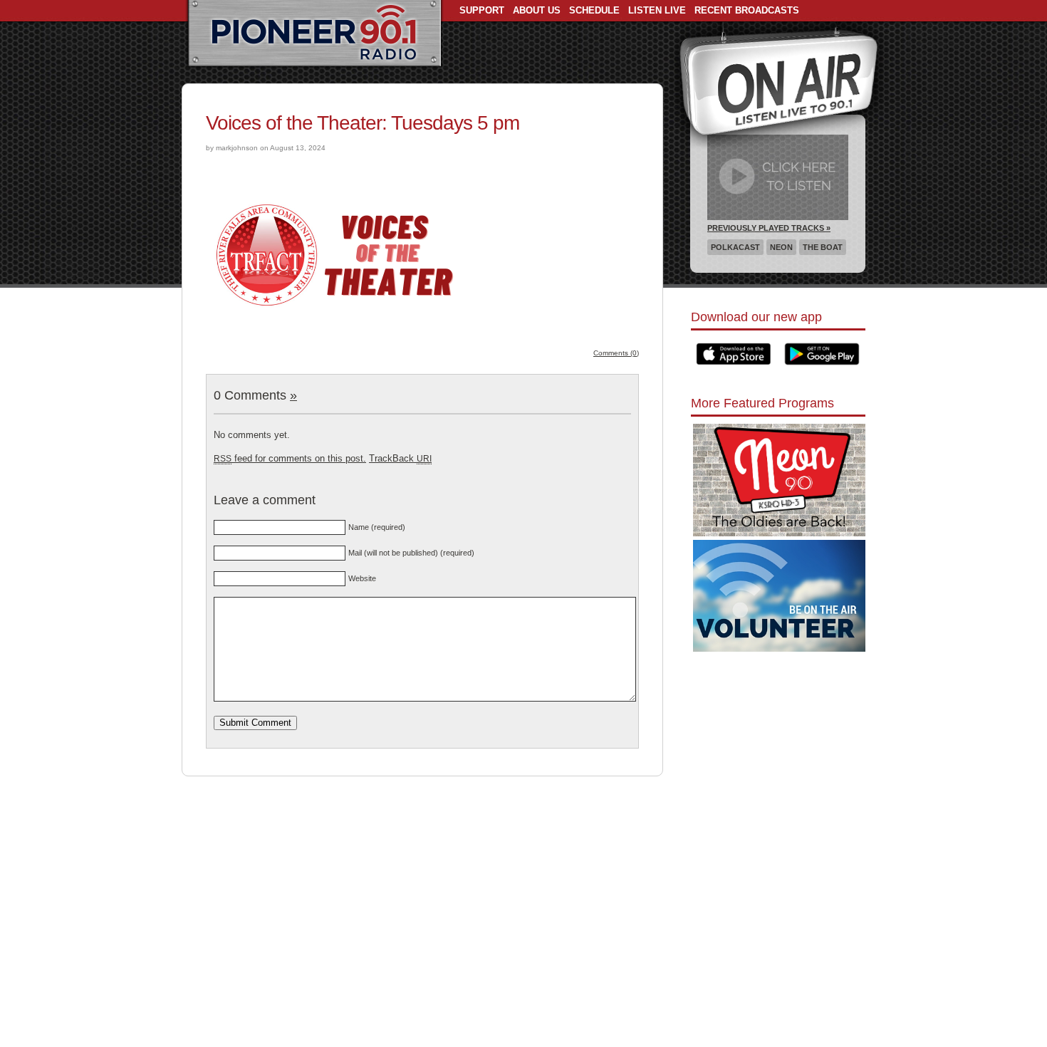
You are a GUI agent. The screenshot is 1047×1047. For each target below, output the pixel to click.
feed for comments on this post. (290, 458)
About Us (537, 10)
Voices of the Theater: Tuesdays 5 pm (362, 123)
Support (481, 10)
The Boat (823, 247)
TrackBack (400, 458)
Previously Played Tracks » (768, 228)
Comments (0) (616, 353)
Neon (781, 247)
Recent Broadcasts (746, 10)
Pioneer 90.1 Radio (314, 34)
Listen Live (657, 10)
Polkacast (735, 247)
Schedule (594, 10)
